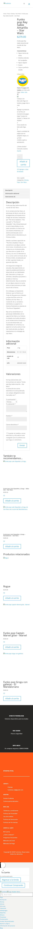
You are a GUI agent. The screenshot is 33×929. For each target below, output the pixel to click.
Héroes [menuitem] (2, 904)
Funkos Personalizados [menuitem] (7, 921)
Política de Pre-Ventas (10, 822)
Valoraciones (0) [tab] (10, 197)
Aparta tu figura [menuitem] (5, 923)
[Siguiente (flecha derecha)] (30, 464)
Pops (8, 13)
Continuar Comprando (13, 885)
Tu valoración (10, 404)
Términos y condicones (10, 810)
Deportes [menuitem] (3, 913)
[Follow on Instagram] (8, 767)
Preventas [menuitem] (3, 917)
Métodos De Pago (9, 843)
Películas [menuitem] (2, 906)
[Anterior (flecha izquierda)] (3, 464)
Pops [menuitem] (1, 897)
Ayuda (19, 151)
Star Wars (18, 13)
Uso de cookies (8, 816)
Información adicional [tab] (12, 193)
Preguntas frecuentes (10, 837)
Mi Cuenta (6, 832)
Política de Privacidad (10, 813)
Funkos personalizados (10, 801)
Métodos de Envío (9, 840)
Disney (13, 13)
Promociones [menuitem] (4, 919)
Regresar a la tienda (10, 880)
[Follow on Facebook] (4, 767)
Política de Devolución (10, 819)
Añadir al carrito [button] (12, 500)
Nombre (9, 416)
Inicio (4, 13)
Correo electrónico (12, 424)
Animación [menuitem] (3, 900)
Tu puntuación (11, 399)
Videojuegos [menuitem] (3, 910)
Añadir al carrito (23, 163)
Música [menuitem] (2, 915)
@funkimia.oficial (8, 771)
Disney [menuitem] (2, 902)
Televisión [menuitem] (3, 908)
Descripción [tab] (9, 190)
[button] (23, 170)
